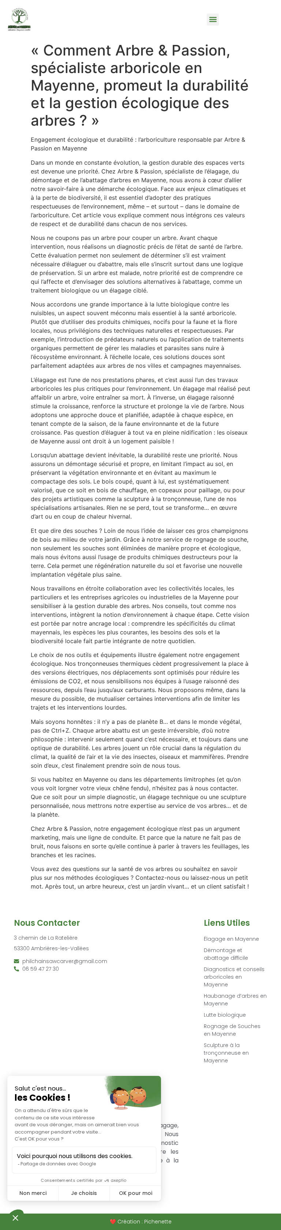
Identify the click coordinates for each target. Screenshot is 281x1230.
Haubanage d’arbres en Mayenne (235, 999)
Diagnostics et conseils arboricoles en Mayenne (234, 977)
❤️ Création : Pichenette (141, 1221)
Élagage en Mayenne (231, 939)
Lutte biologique (225, 1015)
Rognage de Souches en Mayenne (232, 1030)
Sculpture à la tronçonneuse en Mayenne (226, 1053)
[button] (213, 20)
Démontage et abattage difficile (226, 954)
